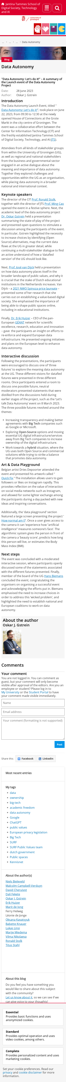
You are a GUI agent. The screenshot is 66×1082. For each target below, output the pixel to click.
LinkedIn (48, 758)
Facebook (27, 758)
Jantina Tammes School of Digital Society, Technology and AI (20, 8)
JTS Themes (17, 42)
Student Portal (38, 692)
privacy (7, 1072)
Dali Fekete (13, 894)
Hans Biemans (53, 576)
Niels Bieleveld (15, 881)
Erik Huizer (13, 903)
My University (10, 692)
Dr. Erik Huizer (20, 318)
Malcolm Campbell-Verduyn (24, 886)
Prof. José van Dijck (21, 267)
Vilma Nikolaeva (16, 937)
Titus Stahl (13, 945)
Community (10, 42)
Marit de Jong (14, 907)
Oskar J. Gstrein (16, 898)
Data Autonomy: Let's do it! (19, 110)
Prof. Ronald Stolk (43, 199)
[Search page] (57, 8)
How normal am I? (13, 520)
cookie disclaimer (30, 1072)
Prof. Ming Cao (54, 204)
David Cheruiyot (16, 890)
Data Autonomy (31, 42)
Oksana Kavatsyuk (18, 920)
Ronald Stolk (14, 941)
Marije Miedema (16, 932)
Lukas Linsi (13, 928)
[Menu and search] (47, 8)
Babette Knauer (16, 924)
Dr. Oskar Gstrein (12, 216)
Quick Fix (7, 478)
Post (59, 744)
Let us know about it (19, 997)
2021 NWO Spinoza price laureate (35, 288)
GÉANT (19, 322)
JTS (53, 140)
